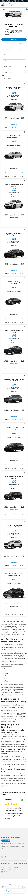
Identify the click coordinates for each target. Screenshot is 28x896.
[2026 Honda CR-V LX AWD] (14, 350)
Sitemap (12, 885)
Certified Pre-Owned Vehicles (4, 873)
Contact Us (7, 840)
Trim (3, 69)
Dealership (23, 863)
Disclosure (21, 43)
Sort (3, 75)
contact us (18, 707)
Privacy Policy (6, 886)
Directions (22, 868)
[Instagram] (5, 857)
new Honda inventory (6, 666)
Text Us (21, 127)
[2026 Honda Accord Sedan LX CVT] (14, 106)
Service (10, 863)
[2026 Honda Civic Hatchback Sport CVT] (14, 155)
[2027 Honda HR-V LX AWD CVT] (14, 204)
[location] (26, 1)
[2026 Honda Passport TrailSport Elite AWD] (14, 593)
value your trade (8, 718)
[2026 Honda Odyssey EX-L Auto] (14, 447)
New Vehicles (4, 866)
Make (3, 58)
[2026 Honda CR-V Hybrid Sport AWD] (14, 398)
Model (3, 64)
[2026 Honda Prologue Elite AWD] (14, 495)
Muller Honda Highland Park (3, 885)
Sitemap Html (16, 886)
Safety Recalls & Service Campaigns (23, 885)
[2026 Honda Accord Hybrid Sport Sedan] (14, 252)
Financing (17, 863)
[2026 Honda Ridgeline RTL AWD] (14, 301)
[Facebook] (2, 857)
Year (3, 52)
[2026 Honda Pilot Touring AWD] (14, 544)
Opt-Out (27, 886)
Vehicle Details (14, 39)
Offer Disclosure (14, 99)
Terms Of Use (9, 886)
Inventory (4, 863)
